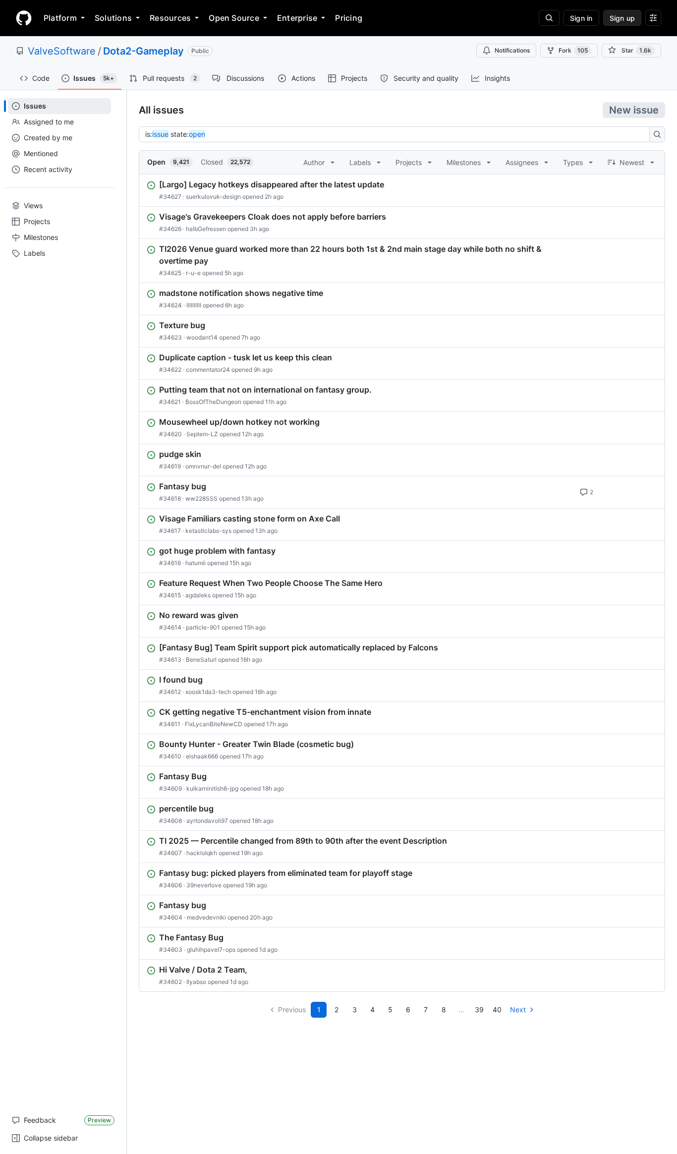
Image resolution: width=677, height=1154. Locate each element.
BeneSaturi (201, 659)
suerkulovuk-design (213, 196)
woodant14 (202, 337)
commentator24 (208, 369)
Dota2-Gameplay (143, 51)
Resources (170, 18)
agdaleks (198, 595)
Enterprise (297, 18)
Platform (60, 18)
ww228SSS (201, 498)
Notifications (512, 50)
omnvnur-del (203, 466)
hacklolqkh (201, 853)
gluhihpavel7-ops (211, 949)
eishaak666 (202, 756)
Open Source (234, 18)
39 (479, 1009)
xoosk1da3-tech (208, 691)
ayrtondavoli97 (207, 820)
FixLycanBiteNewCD (213, 724)
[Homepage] (24, 18)
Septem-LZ (202, 434)
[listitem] (402, 190)
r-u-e (193, 273)
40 (497, 1009)
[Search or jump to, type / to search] (549, 18)
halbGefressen (206, 228)
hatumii (195, 563)
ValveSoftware (62, 51)
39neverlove (204, 885)
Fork (573, 50)
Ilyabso (196, 981)
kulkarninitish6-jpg (212, 788)
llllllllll (193, 305)
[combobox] (397, 134)
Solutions (113, 18)
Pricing (348, 18)
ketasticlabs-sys (208, 530)
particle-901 (203, 627)
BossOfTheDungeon (213, 401)
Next (518, 1009)
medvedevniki (206, 917)
